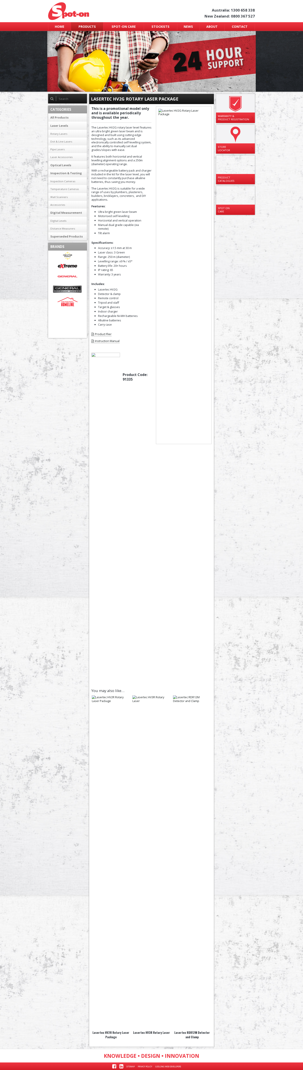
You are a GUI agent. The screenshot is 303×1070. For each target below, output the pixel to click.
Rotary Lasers (58, 133)
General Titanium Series (67, 289)
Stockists (160, 26)
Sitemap (130, 1066)
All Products (59, 117)
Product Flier (103, 334)
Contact (240, 26)
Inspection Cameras (62, 181)
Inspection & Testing (66, 173)
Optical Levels (60, 165)
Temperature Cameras (64, 189)
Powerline (67, 322)
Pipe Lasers (57, 149)
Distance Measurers (62, 228)
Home (59, 26)
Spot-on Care (124, 26)
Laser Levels (59, 126)
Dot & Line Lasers (61, 141)
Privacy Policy (145, 1066)
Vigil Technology (67, 333)
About (212, 26)
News (188, 26)
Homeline (67, 302)
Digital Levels (58, 220)
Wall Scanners (59, 197)
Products (87, 26)
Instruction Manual (107, 341)
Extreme (67, 266)
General (67, 276)
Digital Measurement (66, 213)
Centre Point (67, 256)
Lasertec (67, 312)
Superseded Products (66, 236)
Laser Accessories (61, 157)
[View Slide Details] (151, 61)
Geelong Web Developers (168, 1066)
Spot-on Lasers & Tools (87, 11)
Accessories (57, 204)
